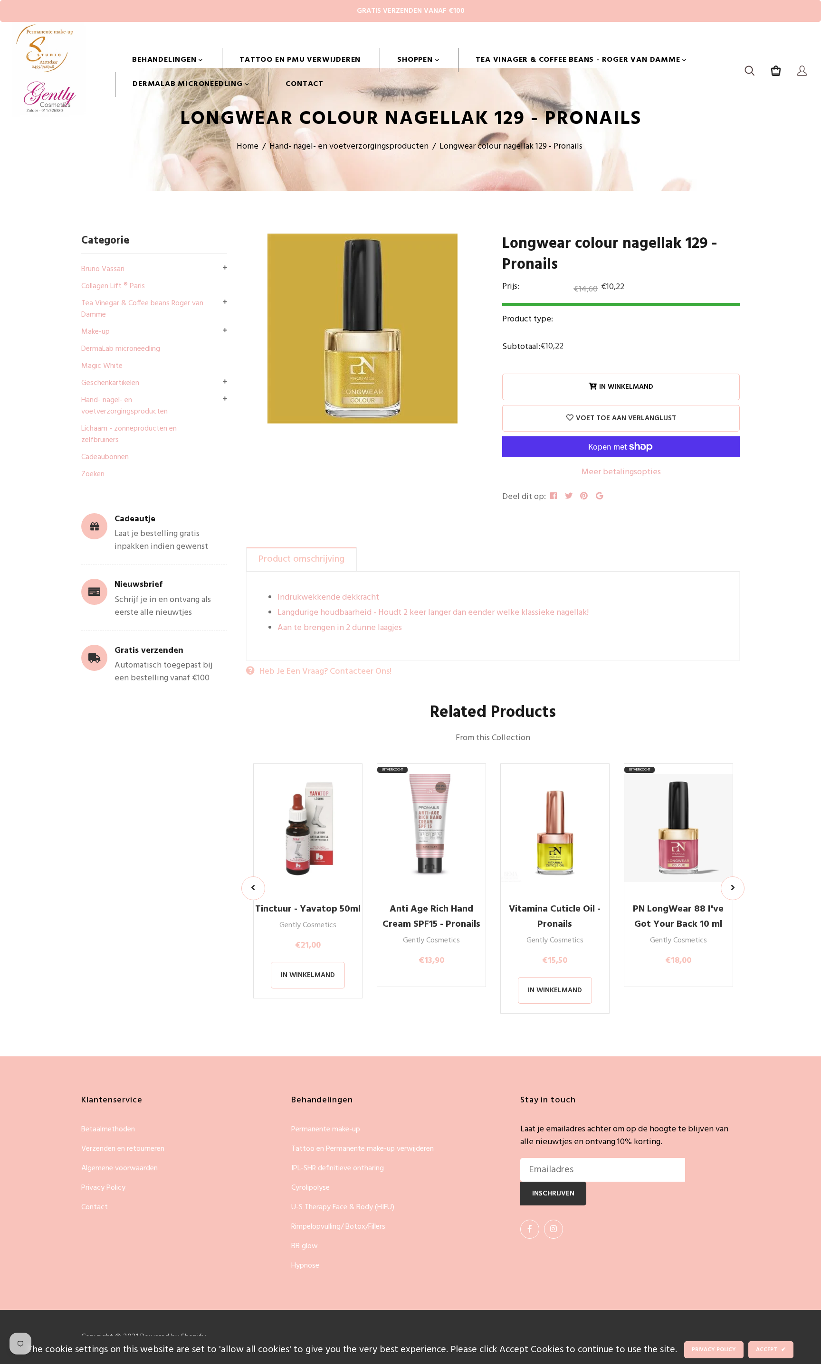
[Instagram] (553, 1229)
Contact (305, 84)
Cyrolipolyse (310, 1188)
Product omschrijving (301, 559)
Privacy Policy (103, 1188)
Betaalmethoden (108, 1130)
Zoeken (93, 474)
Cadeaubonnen (105, 457)
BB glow (304, 1246)
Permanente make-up (325, 1130)
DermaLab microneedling (189, 84)
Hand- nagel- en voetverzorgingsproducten (349, 146)
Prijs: (510, 287)
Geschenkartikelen (110, 383)
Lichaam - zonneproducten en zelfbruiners (129, 434)
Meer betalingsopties (621, 472)
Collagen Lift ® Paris (113, 286)
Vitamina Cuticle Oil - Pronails (555, 917)
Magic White (102, 366)
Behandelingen (165, 60)
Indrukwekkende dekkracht (328, 597)
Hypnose (305, 1265)
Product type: (527, 319)
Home (247, 146)
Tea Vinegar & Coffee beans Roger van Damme (142, 309)
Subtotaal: (521, 347)
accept (771, 1350)
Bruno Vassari (102, 269)
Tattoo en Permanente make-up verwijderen (362, 1149)
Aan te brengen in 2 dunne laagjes (339, 628)
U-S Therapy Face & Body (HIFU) (342, 1207)
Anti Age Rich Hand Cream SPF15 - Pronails (431, 917)
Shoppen (416, 60)
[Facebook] (529, 1229)
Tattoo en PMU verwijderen (300, 60)
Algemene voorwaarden (119, 1169)
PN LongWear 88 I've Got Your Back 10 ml (678, 917)
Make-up (95, 332)
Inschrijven (553, 1193)
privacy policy (714, 1350)
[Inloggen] (802, 72)
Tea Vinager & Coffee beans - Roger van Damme (579, 60)
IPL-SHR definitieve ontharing (337, 1169)
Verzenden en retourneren (122, 1149)
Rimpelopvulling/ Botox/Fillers (338, 1227)
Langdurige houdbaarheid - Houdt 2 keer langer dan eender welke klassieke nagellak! (433, 613)
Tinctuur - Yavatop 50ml (308, 909)
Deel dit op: (524, 496)
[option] (362, 328)
